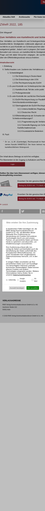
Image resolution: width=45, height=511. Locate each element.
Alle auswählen (32, 288)
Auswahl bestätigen (17, 288)
